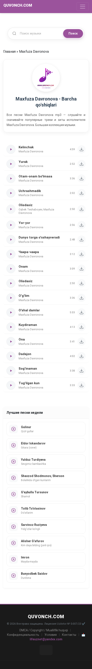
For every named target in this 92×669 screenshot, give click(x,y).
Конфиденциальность (23, 634)
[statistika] (46, 650)
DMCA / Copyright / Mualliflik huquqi (43, 630)
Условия (51, 634)
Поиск (73, 33)
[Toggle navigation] (83, 6)
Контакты (69, 634)
